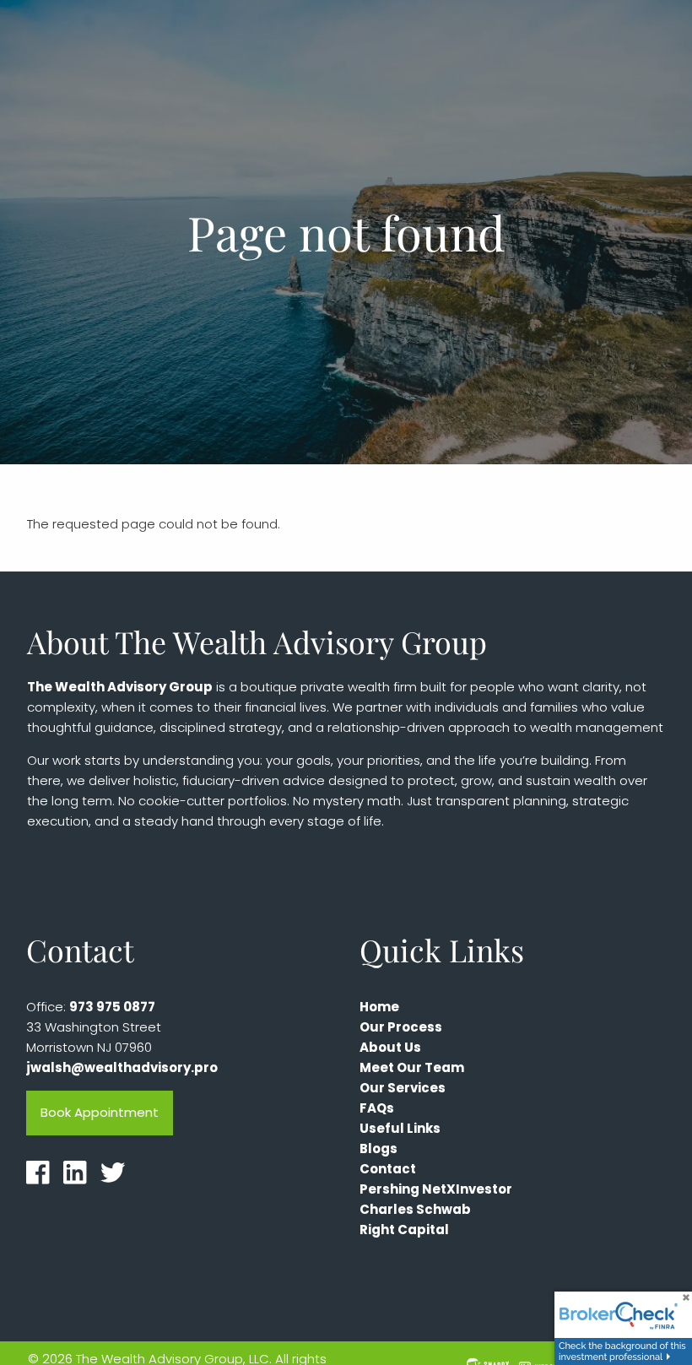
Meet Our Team (412, 1067)
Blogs (378, 1148)
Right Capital (404, 1229)
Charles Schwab (415, 1209)
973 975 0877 (112, 1007)
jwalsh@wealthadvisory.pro (122, 1067)
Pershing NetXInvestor (436, 1189)
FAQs (377, 1108)
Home (379, 1007)
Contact (388, 1169)
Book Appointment (100, 1112)
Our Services (403, 1088)
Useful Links (400, 1128)
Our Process (401, 1027)
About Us (390, 1047)
